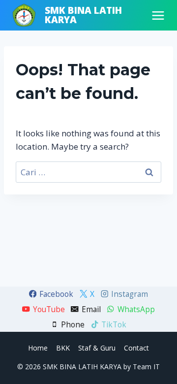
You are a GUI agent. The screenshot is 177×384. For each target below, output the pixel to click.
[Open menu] (158, 15)
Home (38, 347)
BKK (63, 347)
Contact (136, 347)
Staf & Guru (97, 347)
